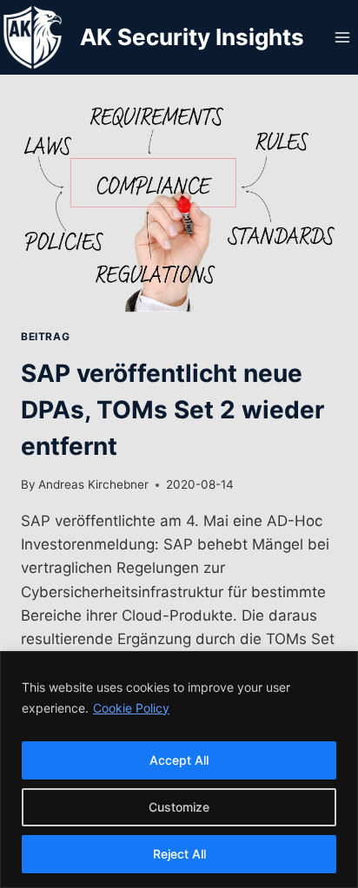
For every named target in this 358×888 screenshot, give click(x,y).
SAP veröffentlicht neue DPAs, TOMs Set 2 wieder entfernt (172, 409)
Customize (179, 806)
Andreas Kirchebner (93, 484)
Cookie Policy (131, 708)
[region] (179, 769)
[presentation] (179, 207)
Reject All (179, 853)
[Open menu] (342, 36)
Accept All (179, 760)
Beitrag (45, 336)
